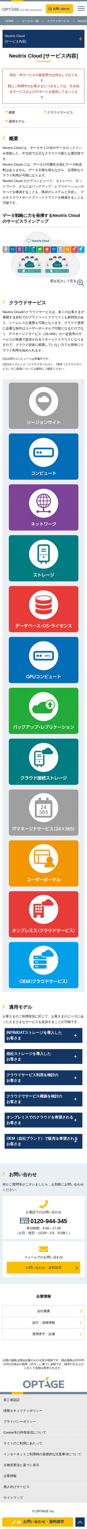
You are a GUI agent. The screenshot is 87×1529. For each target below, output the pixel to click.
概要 (12, 112)
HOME (9, 21)
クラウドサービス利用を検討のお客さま (32, 1077)
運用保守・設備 (43, 1334)
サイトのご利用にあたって (22, 1443)
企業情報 (9, 1476)
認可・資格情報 (43, 1322)
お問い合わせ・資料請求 (43, 1521)
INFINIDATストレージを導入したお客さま (34, 1035)
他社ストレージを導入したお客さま (28, 1056)
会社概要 (43, 1311)
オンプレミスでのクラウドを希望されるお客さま (39, 1120)
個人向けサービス (16, 1487)
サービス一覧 (30, 21)
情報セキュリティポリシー (22, 1410)
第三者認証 (11, 1400)
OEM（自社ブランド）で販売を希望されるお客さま (42, 1141)
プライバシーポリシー (19, 1421)
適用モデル (17, 121)
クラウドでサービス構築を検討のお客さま (34, 1099)
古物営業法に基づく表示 (21, 1465)
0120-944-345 (48, 1220)
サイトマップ (13, 1497)
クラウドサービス (58, 21)
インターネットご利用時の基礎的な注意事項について (42, 1454)
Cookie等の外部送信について (24, 1432)
